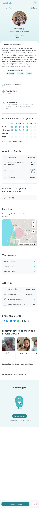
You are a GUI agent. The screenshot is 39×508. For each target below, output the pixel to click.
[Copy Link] (29, 321)
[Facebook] (3, 321)
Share (34, 8)
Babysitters (29, 364)
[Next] (36, 349)
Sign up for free (21, 374)
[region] (19, 232)
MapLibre (21, 244)
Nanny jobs (19, 364)
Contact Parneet (15, 504)
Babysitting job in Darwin (19, 31)
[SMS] (21, 321)
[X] (7, 321)
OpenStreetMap (29, 244)
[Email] (25, 321)
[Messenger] (14, 321)
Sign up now (19, 416)
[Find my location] (33, 231)
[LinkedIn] (10, 321)
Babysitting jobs (8, 364)
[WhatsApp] (18, 321)
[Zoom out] (33, 226)
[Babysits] (7, 3)
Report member (9, 374)
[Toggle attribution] (35, 244)
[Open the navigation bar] (35, 3)
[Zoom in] (33, 223)
